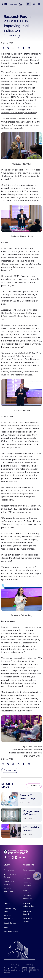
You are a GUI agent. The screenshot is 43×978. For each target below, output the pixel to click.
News (6, 927)
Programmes (9, 870)
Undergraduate (29, 870)
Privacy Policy (14, 965)
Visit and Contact (11, 932)
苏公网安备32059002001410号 (34, 970)
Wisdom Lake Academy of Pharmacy (19, 112)
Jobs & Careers (10, 923)
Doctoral (26, 878)
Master (25, 874)
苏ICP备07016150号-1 (24, 970)
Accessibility (29, 965)
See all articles (33, 786)
